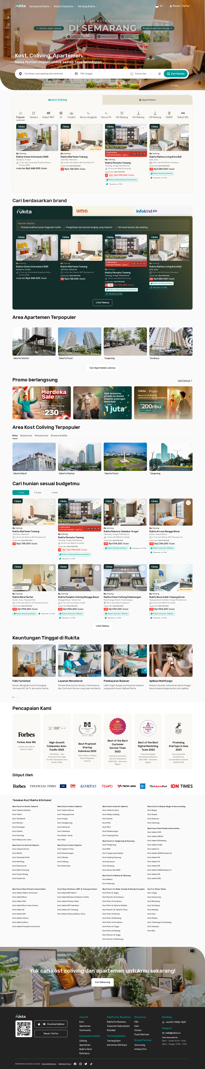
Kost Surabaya (154, 905)
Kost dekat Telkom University (25, 893)
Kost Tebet (17, 814)
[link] (51, 1024)
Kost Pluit (106, 823)
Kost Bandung (154, 901)
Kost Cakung (62, 862)
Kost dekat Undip (155, 845)
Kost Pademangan (110, 831)
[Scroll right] (189, 140)
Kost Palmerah (63, 827)
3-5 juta (37, 492)
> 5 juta (54, 492)
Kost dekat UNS (154, 878)
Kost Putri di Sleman (111, 914)
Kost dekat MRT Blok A (67, 893)
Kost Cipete (17, 831)
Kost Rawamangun (65, 853)
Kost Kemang (18, 835)
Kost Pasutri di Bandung (112, 939)
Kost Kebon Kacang (20, 870)
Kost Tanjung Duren (65, 814)
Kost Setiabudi (18, 819)
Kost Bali (151, 931)
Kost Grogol (62, 819)
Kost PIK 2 (106, 827)
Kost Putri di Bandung (111, 918)
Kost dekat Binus (19, 897)
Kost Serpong (108, 866)
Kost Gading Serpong (111, 857)
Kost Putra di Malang (111, 931)
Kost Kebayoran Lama (21, 840)
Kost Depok (152, 814)
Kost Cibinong (153, 823)
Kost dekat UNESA (155, 836)
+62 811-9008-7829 (176, 1022)
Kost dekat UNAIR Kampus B (160, 853)
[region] (102, 343)
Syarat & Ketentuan (49, 1064)
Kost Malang (153, 910)
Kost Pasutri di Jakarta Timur (115, 910)
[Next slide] (190, 344)
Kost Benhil (17, 853)
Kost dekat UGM (154, 832)
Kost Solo (152, 914)
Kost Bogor (152, 810)
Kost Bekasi (107, 879)
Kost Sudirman (18, 878)
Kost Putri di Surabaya (112, 901)
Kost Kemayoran (19, 866)
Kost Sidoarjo (153, 926)
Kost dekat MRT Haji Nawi (68, 905)
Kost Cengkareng (64, 823)
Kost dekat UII (18, 910)
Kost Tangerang (109, 845)
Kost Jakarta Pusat (20, 849)
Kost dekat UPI (154, 874)
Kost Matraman (64, 866)
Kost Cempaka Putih (21, 857)
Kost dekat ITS (154, 862)
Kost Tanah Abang (20, 874)
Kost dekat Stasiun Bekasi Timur (71, 914)
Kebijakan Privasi (65, 1064)
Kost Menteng (18, 862)
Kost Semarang (154, 897)
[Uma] (102, 212)
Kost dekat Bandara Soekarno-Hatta (73, 897)
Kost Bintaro (17, 823)
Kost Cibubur (62, 857)
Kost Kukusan (153, 819)
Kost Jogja (152, 893)
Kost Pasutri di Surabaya (113, 897)
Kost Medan (153, 918)
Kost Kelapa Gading (110, 814)
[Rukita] (42, 212)
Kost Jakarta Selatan (21, 810)
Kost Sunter (107, 819)
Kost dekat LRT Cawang (67, 910)
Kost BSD (106, 849)
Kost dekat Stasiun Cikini (68, 901)
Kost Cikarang (108, 883)
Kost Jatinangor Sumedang (159, 922)
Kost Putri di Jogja (110, 893)
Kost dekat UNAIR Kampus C (160, 870)
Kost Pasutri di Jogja (111, 935)
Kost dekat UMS (19, 901)
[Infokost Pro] (163, 212)
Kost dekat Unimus (20, 918)
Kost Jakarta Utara (110, 810)
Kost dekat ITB (154, 866)
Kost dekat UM (154, 857)
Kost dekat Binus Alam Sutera (25, 905)
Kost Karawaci (108, 862)
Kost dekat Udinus (20, 922)
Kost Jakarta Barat (65, 810)
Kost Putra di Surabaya (112, 922)
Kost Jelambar (63, 831)
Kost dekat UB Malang (157, 840)
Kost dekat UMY (19, 914)
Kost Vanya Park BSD (111, 870)
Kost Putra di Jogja (110, 926)
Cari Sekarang (102, 982)
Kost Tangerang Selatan (112, 853)
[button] (179, 6)
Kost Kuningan (18, 827)
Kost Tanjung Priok (110, 835)
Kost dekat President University (26, 926)
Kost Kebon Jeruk (64, 835)
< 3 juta (21, 492)
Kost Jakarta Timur (65, 849)
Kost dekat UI (153, 849)
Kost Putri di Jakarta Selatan (114, 905)
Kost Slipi (61, 840)
